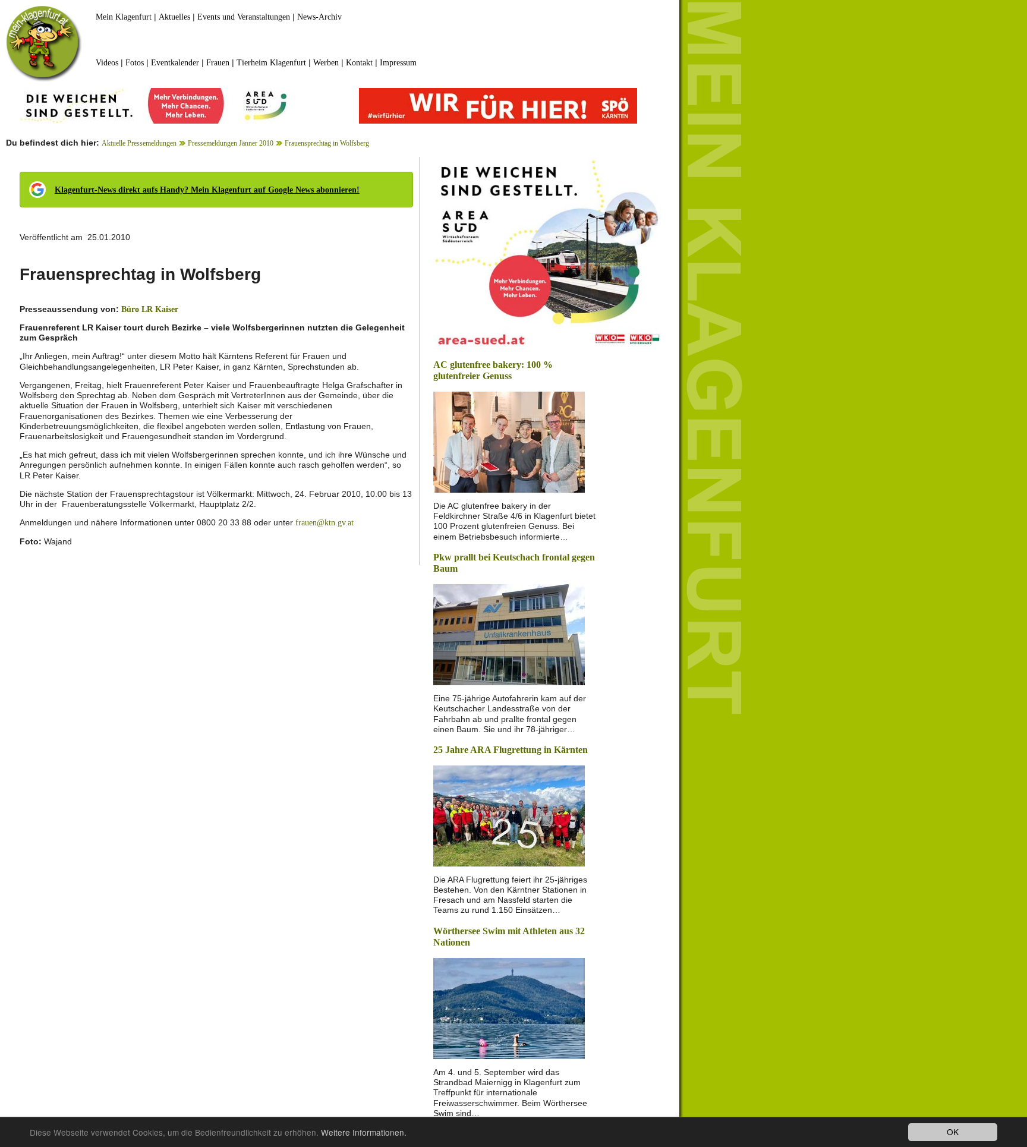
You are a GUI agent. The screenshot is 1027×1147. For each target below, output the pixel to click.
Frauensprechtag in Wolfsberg (327, 143)
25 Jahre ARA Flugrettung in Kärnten (510, 750)
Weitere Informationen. (364, 1132)
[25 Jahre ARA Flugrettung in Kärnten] (509, 814)
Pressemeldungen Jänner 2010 (230, 143)
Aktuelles (174, 16)
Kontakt (359, 62)
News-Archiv (319, 16)
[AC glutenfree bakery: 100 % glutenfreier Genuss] (509, 441)
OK (953, 1131)
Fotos (134, 62)
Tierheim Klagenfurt (271, 62)
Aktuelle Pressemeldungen (139, 143)
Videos (107, 62)
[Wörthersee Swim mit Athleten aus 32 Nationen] (509, 1008)
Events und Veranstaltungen (243, 16)
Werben (326, 62)
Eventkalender (175, 62)
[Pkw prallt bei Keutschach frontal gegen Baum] (509, 634)
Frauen (217, 62)
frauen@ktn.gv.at (324, 522)
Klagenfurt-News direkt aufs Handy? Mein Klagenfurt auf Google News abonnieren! (207, 189)
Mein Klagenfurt (124, 16)
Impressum (398, 62)
